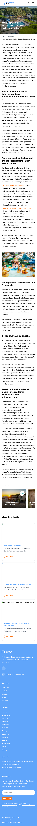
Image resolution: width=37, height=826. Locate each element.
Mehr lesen (10, 556)
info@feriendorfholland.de (15, 674)
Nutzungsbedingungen (28, 805)
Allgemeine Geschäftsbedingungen (12, 822)
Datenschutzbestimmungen (9, 805)
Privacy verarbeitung (7, 820)
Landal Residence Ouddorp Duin (11, 503)
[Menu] (33, 3)
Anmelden (7, 798)
